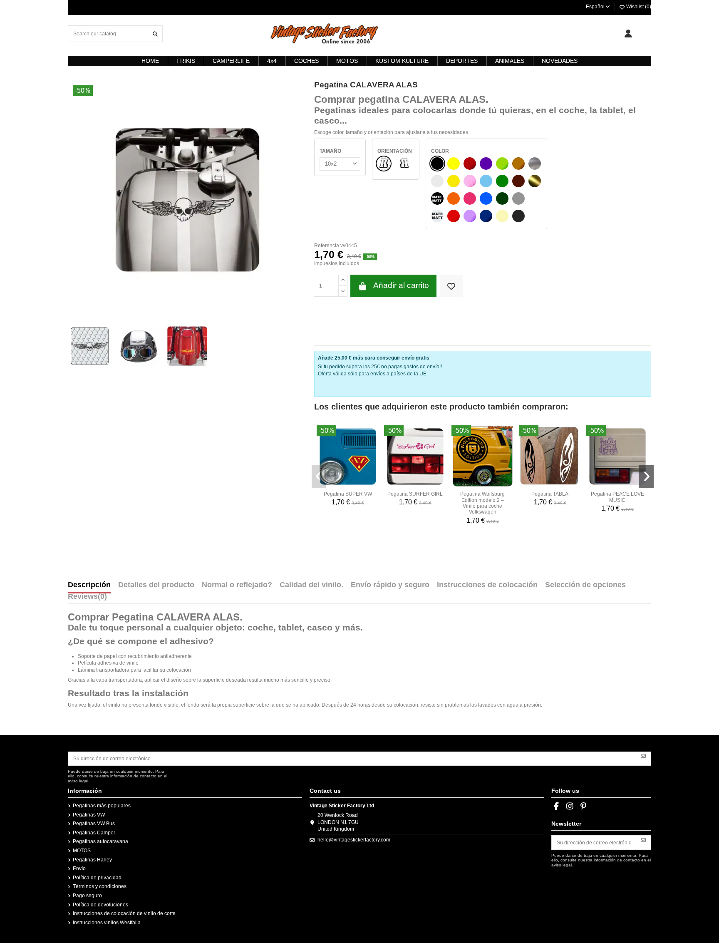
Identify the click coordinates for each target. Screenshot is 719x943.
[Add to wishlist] (451, 286)
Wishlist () (638, 7)
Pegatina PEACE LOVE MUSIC (617, 497)
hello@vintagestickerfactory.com (353, 840)
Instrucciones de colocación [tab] (487, 585)
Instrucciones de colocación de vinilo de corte (124, 913)
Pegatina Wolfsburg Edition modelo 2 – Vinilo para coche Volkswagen (482, 503)
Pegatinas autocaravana (100, 841)
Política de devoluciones (100, 905)
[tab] (87, 598)
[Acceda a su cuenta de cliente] (628, 34)
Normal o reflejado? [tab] (237, 585)
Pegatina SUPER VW (348, 494)
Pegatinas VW (89, 815)
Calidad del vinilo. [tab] (311, 585)
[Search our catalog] (155, 33)
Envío (79, 868)
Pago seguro (87, 895)
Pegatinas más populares (102, 806)
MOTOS (82, 851)
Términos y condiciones (99, 886)
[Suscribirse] (643, 755)
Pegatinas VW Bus (94, 823)
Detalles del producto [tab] (156, 585)
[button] (319, 476)
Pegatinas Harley (92, 860)
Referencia (326, 245)
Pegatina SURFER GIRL (415, 494)
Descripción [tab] (89, 585)
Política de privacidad (97, 878)
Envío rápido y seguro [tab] (390, 585)
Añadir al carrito (401, 285)
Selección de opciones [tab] (585, 585)
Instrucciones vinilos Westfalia (107, 923)
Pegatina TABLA (549, 494)
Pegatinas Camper (94, 833)
